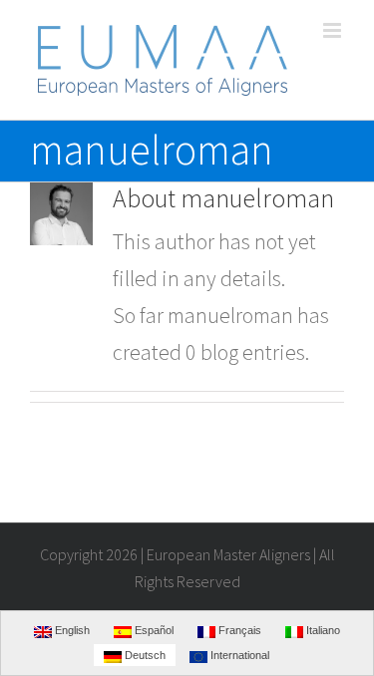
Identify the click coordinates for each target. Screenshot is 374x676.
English (71, 630)
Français (238, 630)
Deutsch (144, 655)
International (238, 655)
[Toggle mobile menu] (333, 30)
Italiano (321, 630)
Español (153, 630)
